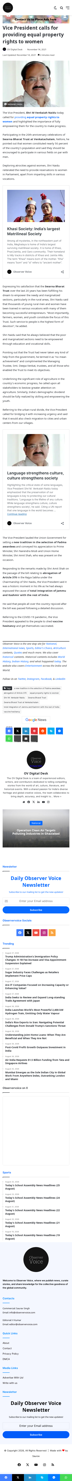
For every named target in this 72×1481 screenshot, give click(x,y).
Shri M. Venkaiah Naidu (14, 697)
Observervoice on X (15, 1088)
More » (57, 796)
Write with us (10, 1383)
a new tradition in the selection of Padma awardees (37, 688)
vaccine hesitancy (12, 711)
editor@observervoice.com (23, 1324)
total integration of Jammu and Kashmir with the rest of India (31, 707)
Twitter (22, 678)
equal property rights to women (44, 693)
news (22, 648)
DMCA (6, 1359)
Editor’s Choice (43, 648)
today (57, 661)
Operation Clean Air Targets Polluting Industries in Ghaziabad (36, 831)
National (51, 643)
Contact (7, 1348)
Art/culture (59, 648)
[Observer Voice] (8, 7)
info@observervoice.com (22, 1312)
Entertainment (33, 665)
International (10, 648)
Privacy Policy (11, 1353)
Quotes (18, 652)
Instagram (33, 678)
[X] (33, 802)
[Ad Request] (36, 22)
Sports (29, 648)
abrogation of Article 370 (15, 693)
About (6, 1343)
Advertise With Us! (13, 1377)
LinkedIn (60, 678)
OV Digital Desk (15, 49)
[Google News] (36, 720)
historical (8, 656)
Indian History (20, 661)
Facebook (46, 678)
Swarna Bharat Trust (37, 697)
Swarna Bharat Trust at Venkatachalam (21, 702)
